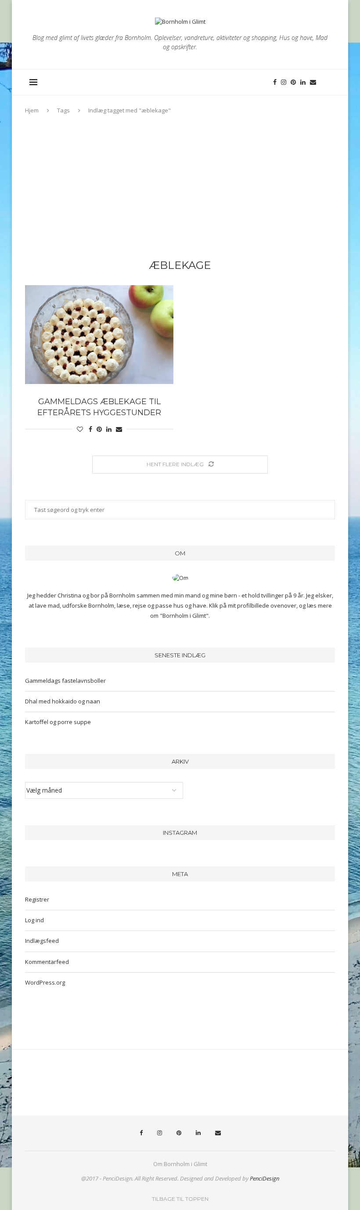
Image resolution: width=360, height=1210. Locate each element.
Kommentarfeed (47, 962)
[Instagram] (283, 82)
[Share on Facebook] (90, 429)
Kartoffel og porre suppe (58, 722)
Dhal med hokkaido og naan (62, 701)
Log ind (34, 920)
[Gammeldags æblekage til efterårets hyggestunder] (99, 334)
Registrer (37, 899)
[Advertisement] (180, 188)
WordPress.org (45, 982)
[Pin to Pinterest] (99, 429)
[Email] (313, 82)
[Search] (326, 82)
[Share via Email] (119, 429)
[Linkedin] (303, 82)
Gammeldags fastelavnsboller (65, 681)
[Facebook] (275, 82)
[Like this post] (80, 429)
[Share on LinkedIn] (109, 429)
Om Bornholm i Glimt (180, 1164)
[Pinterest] (293, 82)
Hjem (32, 110)
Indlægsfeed (42, 941)
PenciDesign (264, 1178)
